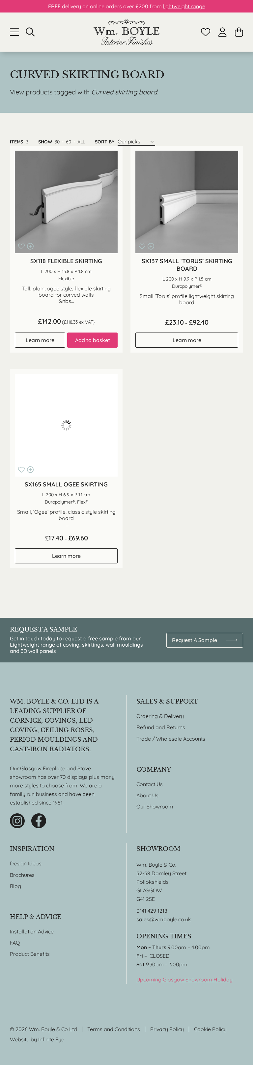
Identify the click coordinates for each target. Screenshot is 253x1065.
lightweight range (184, 6)
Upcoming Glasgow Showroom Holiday (184, 979)
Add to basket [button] (92, 340)
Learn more (40, 340)
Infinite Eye (51, 1039)
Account (222, 32)
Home (126, 32)
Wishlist (205, 32)
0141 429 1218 (151, 910)
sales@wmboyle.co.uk (163, 919)
